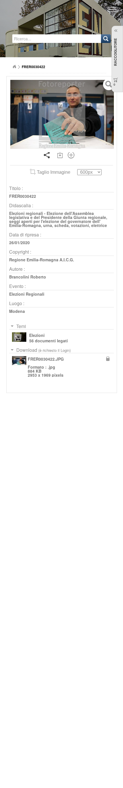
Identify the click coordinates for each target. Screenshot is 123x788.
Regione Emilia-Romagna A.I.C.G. (41, 259)
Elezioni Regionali (26, 294)
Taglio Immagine (54, 172)
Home (14, 67)
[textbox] (40, 38)
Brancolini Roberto (27, 277)
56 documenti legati (48, 340)
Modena (17, 311)
